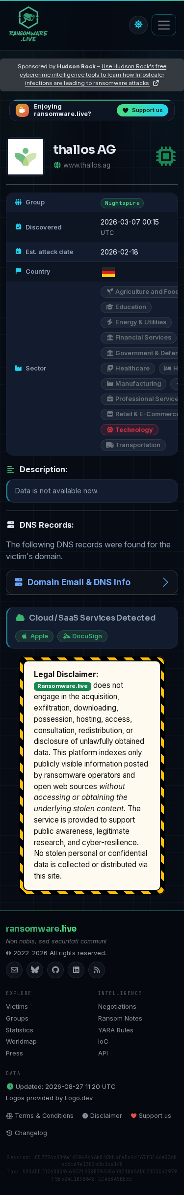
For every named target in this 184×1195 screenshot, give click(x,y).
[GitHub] (55, 970)
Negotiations (117, 1006)
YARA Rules (115, 1030)
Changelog (31, 1133)
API (103, 1053)
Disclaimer (106, 1115)
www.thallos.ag (86, 165)
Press (14, 1053)
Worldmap (21, 1041)
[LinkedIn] (76, 970)
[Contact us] (14, 970)
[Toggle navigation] (164, 24)
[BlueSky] (34, 970)
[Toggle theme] (138, 25)
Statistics (19, 1030)
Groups (17, 1018)
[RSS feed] (96, 970)
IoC (103, 1041)
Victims (17, 1006)
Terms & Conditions (44, 1115)
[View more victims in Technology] (166, 156)
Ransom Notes (120, 1018)
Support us (155, 1115)
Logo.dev (79, 1098)
